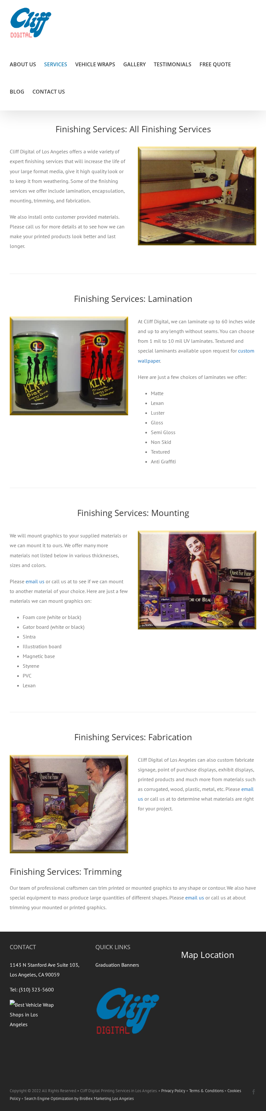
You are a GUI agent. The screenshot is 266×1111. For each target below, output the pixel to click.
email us (35, 581)
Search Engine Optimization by (51, 1098)
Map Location (207, 954)
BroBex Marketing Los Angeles (106, 1098)
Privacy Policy (173, 1090)
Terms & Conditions (206, 1090)
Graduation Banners (117, 965)
